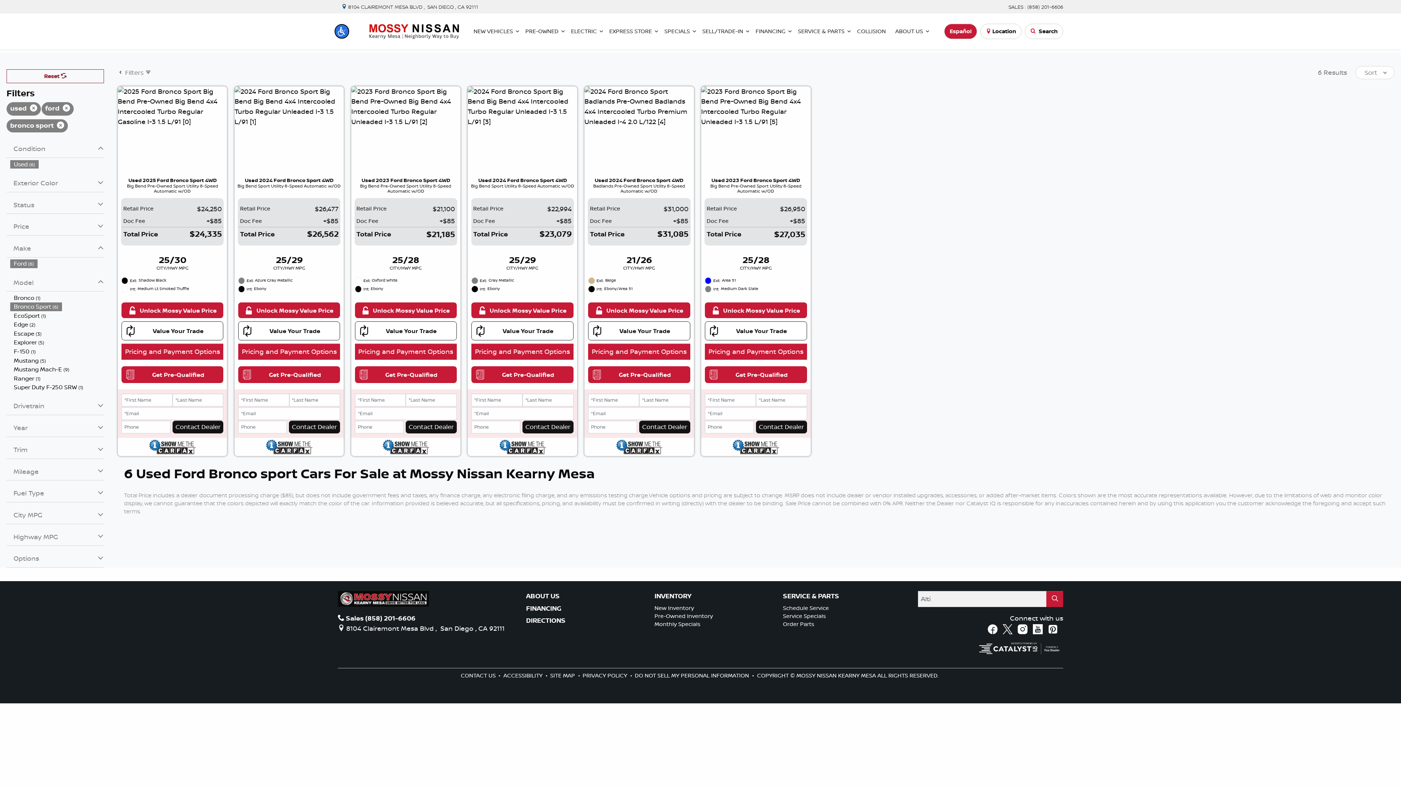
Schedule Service (806, 608)
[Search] (1054, 599)
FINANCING (543, 608)
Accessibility (523, 675)
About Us (543, 596)
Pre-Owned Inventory (684, 616)
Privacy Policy (606, 675)
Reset (52, 76)
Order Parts (798, 624)
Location (1004, 31)
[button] (342, 31)
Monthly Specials (677, 624)
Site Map (563, 675)
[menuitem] (57, 164)
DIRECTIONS (546, 620)
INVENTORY (673, 596)
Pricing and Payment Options (172, 351)
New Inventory (674, 608)
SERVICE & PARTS (811, 596)
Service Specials (804, 616)
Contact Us (479, 675)
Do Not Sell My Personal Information (692, 675)
